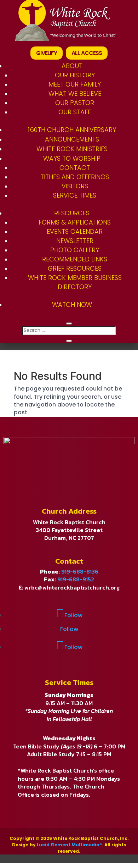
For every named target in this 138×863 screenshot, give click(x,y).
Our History (75, 75)
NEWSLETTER (74, 240)
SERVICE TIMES (74, 195)
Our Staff (74, 111)
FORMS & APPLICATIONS (75, 222)
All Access (86, 53)
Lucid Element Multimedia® (69, 845)
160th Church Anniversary (72, 129)
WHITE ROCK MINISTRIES (72, 148)
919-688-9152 (75, 579)
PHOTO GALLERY (74, 249)
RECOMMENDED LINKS (74, 259)
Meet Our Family (74, 84)
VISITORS (75, 186)
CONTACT (74, 167)
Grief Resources (75, 268)
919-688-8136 (79, 571)
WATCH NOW (72, 304)
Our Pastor (74, 102)
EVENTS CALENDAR (75, 231)
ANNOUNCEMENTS (72, 139)
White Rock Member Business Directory (75, 282)
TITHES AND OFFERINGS (74, 176)
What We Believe (74, 93)
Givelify (46, 53)
